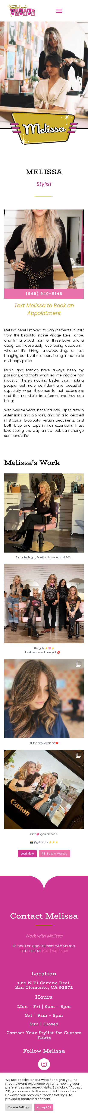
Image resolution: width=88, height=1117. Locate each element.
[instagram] (44, 1064)
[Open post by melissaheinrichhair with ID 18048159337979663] (44, 603)
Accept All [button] (44, 1107)
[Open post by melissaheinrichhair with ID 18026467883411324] (44, 789)
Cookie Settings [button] (19, 1107)
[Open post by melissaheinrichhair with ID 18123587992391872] (44, 698)
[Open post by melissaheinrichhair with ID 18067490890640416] (44, 513)
